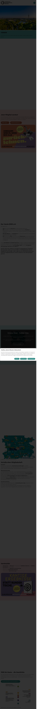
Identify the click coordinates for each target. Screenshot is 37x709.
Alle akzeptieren (31, 358)
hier (14, 355)
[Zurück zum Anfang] (34, 705)
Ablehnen (17, 358)
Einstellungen (23, 358)
